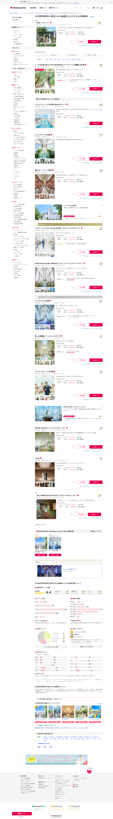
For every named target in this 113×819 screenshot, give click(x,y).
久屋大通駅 (43, 136)
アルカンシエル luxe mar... (40, 718)
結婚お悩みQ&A (41, 787)
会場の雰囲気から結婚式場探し (27, 787)
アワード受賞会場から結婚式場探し (28, 783)
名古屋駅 (78, 59)
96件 (59, 181)
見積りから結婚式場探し (26, 789)
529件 (59, 239)
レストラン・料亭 (84, 727)
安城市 (74, 738)
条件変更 (92, 16)
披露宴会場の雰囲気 (39, 727)
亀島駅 (42, 230)
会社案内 (57, 798)
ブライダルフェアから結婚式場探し (28, 791)
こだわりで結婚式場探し (26, 785)
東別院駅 (43, 430)
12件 (59, 274)
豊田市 (55, 59)
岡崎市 (59, 59)
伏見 (82, 59)
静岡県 (38, 746)
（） (101, 65)
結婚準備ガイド (41, 784)
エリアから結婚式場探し (26, 778)
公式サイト (94, 41)
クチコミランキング (25, 781)
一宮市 (63, 59)
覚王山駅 (73, 59)
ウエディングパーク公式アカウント (81, 778)
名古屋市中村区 (87, 737)
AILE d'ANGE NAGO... (79, 718)
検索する (22, 813)
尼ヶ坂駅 (43, 302)
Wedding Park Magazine (43, 786)
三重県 (50, 746)
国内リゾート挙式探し (25, 780)
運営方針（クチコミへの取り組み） (62, 781)
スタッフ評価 (63, 727)
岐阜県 (44, 746)
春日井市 (83, 738)
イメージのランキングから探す (51, 647)
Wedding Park (56, 816)
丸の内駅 (43, 106)
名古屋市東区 (46, 738)
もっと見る (98, 703)
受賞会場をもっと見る (95, 531)
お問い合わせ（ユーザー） (60, 792)
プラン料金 (80, 41)
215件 (59, 311)
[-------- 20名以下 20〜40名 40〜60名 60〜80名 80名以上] (62, 55)
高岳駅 (42, 265)
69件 (59, 117)
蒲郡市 (78, 738)
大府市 (99, 738)
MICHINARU (77, 780)
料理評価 (57, 727)
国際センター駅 (44, 460)
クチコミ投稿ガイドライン (60, 783)
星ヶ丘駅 (43, 338)
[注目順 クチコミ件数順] (97, 55)
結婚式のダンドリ (53, 7)
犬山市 (91, 738)
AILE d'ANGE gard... (52, 718)
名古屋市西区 (66, 737)
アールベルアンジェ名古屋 (94, 718)
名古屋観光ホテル (65, 718)
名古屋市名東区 (53, 738)
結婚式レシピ (43, 7)
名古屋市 (47, 59)
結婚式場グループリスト (26, 792)
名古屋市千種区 (73, 737)
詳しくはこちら (76, 3)
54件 (59, 75)
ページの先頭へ (89, 768)
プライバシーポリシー (59, 787)
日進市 (44, 740)
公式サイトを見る (41, 554)
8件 (59, 469)
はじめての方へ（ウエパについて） (62, 780)
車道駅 (42, 373)
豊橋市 (51, 59)
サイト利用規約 (58, 789)
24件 (59, 347)
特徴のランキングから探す (86, 646)
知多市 (95, 738)
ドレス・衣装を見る (82, 45)
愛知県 (38, 737)
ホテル (69, 727)
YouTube (76, 786)
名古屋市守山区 (51, 737)
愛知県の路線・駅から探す (44, 743)
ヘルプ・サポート (58, 796)
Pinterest (76, 784)
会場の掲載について (59, 791)
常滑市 (67, 59)
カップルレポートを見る (94, 45)
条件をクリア (22, 816)
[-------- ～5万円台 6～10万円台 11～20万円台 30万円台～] (81, 55)
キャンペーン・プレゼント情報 (61, 785)
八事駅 (42, 66)
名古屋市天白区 (95, 737)
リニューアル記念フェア (69, 569)
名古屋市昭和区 (59, 737)
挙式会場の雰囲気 (49, 727)
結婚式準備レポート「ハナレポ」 (45, 778)
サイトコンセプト (58, 778)
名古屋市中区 (80, 737)
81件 (59, 382)
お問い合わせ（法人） (59, 794)
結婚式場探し (33, 7)
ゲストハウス (75, 727)
